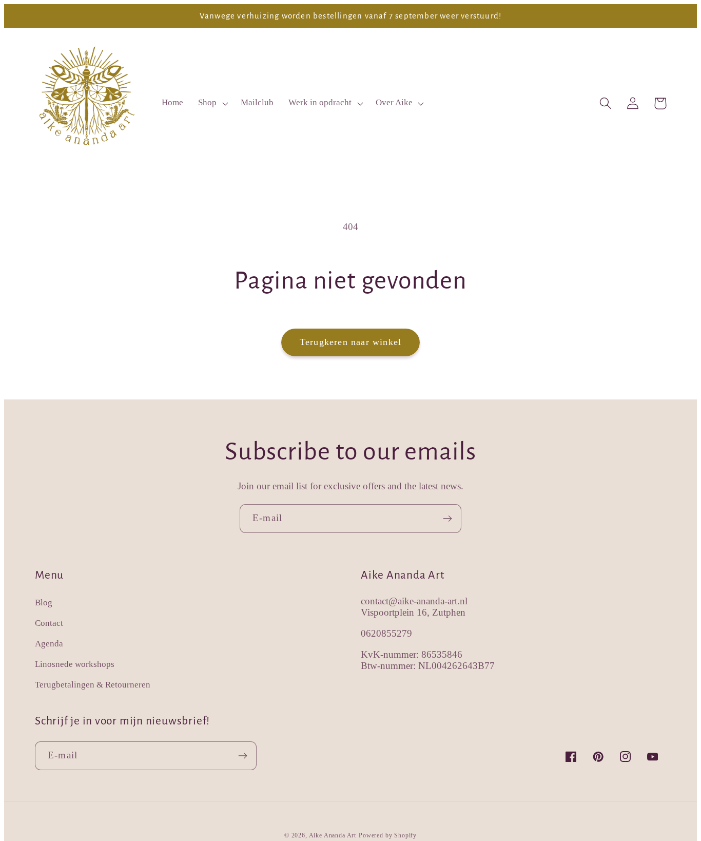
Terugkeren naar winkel (350, 342)
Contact (49, 623)
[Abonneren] (447, 518)
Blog (43, 602)
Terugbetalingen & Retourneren (92, 685)
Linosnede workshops (74, 664)
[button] (212, 103)
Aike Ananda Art (333, 835)
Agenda (49, 643)
